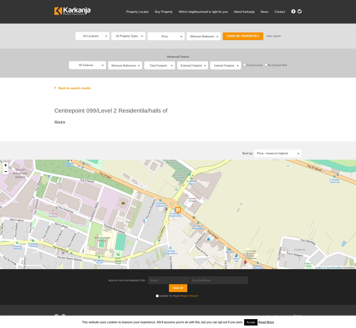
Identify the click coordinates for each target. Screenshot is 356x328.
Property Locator (137, 11)
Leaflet (318, 267)
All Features (86, 65)
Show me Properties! (243, 36)
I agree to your (178, 296)
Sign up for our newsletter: (127, 280)
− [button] (5, 171)
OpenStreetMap (334, 267)
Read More (266, 322)
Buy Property (164, 11)
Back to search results (75, 88)
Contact (280, 11)
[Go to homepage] (72, 11)
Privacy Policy (189, 296)
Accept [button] (251, 322)
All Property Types (127, 36)
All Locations (91, 36)
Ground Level (254, 65)
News (264, 11)
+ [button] (5, 165)
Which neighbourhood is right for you (203, 11)
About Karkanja (244, 11)
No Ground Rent (277, 65)
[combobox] (166, 36)
